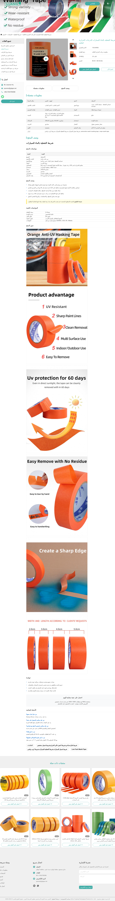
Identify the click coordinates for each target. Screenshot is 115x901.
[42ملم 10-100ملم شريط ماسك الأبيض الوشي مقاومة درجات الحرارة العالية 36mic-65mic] (14, 823)
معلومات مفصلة (38, 88)
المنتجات (55, 3)
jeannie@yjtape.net (10, 88)
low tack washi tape (79, 749)
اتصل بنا (78, 3)
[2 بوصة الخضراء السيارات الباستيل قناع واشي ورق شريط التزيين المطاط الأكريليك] (45, 782)
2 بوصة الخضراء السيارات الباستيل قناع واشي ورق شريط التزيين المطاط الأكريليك (45, 799)
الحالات (2, 883)
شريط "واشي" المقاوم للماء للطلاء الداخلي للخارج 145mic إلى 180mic (75, 840)
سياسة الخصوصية (65, 899)
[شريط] (75, 823)
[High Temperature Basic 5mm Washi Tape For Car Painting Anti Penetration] (47, 59)
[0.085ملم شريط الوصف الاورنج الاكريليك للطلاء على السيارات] (75, 782)
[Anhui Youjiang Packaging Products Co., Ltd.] (12, 3)
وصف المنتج (65, 88)
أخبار (1, 880)
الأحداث (69, 3)
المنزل (37, 3)
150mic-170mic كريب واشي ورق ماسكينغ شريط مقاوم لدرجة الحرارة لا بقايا (45, 840)
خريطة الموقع (55, 899)
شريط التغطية (17, 34)
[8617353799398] (38, 886)
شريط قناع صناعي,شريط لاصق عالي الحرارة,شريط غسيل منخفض (57, 745)
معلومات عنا (46, 3)
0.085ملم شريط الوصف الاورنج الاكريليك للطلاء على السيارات (75, 799)
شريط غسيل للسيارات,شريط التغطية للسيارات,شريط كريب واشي (47, 749)
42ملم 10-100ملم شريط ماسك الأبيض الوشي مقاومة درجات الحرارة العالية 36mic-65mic (14, 840)
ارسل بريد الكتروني (86, 887)
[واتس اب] (2, 96)
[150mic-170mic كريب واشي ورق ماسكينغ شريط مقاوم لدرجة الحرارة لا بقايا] (45, 823)
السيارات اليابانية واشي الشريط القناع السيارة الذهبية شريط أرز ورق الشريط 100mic (15, 799)
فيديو (63, 3)
